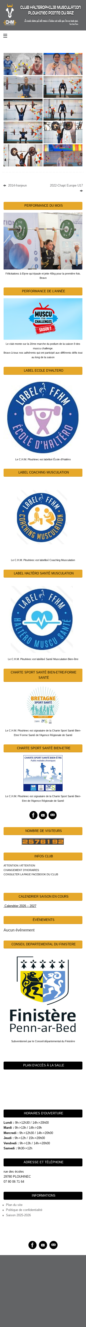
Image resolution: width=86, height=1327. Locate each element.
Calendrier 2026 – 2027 (20, 906)
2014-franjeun (17, 185)
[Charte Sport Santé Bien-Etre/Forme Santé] (43, 705)
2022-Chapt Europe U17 (66, 185)
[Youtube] (43, 815)
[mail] (52, 815)
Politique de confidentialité (24, 1210)
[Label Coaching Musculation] (43, 517)
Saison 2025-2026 (18, 1215)
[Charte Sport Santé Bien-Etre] (43, 773)
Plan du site (14, 1205)
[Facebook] (33, 815)
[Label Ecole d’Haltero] (43, 416)
